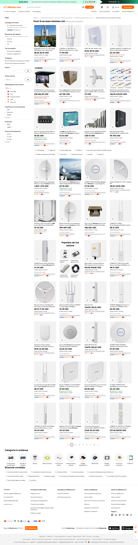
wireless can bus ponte (96, 476)
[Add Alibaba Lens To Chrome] (31, 528)
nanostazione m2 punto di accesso (42, 472)
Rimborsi (86, 504)
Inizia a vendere (115, 497)
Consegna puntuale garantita (39, 500)
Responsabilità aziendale (11, 500)
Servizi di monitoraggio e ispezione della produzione (42, 508)
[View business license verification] (86, 542)
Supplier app (70, 528)
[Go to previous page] (68, 444)
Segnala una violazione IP (91, 508)
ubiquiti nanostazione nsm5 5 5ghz (46, 154)
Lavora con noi (8, 504)
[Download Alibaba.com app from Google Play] (128, 528)
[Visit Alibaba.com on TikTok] (131, 515)
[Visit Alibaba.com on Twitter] (120, 515)
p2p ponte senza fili (77, 154)
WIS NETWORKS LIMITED (41, 192)
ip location (33, 480)
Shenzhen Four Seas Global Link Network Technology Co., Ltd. (70, 59)
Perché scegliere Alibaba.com (12, 493)
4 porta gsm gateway (78, 472)
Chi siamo (7, 489)
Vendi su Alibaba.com (117, 493)
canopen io (101, 154)
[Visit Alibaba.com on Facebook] (112, 515)
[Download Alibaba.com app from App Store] (114, 528)
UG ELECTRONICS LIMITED (42, 102)
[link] (135, 527)
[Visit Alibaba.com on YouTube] (127, 515)
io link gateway (40, 150)
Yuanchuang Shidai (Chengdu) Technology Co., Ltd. (95, 142)
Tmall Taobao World (59, 536)
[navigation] (18, 231)
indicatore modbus (50, 476)
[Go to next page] (98, 444)
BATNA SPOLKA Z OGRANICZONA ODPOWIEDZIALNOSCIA (95, 55)
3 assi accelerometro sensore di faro (17, 472)
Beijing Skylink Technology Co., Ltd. (69, 100)
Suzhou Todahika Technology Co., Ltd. (45, 59)
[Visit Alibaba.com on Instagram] (123, 515)
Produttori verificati (63, 493)
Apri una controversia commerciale (94, 500)
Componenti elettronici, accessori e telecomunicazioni (56, 18)
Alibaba (35, 18)
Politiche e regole (36, 513)
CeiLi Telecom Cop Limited (118, 142)
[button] (83, 7)
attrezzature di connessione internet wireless (72, 476)
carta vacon (63, 154)
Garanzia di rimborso (36, 497)
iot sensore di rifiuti (62, 472)
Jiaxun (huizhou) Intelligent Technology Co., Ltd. (121, 100)
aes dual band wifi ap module (15, 476)
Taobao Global (77, 536)
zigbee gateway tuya (34, 476)
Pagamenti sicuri (35, 493)
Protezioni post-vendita (37, 504)
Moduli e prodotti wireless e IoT (84, 18)
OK (28, 71)
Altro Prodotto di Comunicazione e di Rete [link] (108, 18)
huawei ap (79, 150)
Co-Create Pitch (8, 497)
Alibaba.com (103, 528)
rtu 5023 (90, 154)
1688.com (50, 536)
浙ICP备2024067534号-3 (117, 542)
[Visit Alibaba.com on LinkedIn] (116, 515)
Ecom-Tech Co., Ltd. (65, 142)
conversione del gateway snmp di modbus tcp (101, 472)
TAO (83, 536)
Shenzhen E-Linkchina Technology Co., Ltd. (45, 143)
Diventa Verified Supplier (118, 504)
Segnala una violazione (90, 511)
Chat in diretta (88, 497)
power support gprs (66, 150)
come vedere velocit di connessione (116, 476)
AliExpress (42, 536)
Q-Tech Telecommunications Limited (70, 194)
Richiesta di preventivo (64, 497)
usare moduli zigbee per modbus (16, 480)
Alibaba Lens (13, 528)
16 (94, 444)
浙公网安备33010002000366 (99, 542)
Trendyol (89, 536)
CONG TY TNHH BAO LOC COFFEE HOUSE (95, 98)
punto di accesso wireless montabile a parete (99, 150)
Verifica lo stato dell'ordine (119, 500)
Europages (96, 536)
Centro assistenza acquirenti (92, 493)
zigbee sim (52, 150)
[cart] (108, 7)
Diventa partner (115, 508)
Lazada (69, 536)
